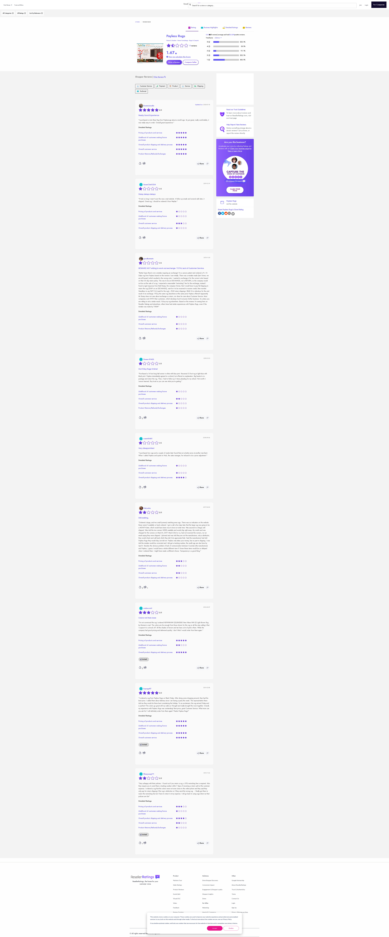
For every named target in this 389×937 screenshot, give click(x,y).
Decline (231, 928)
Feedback (176, 908)
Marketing (205, 908)
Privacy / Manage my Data (240, 912)
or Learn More (236, 151)
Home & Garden (171, 40)
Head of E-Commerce (209, 912)
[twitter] (222, 214)
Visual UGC (176, 898)
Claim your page (235, 190)
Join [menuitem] (361, 5)
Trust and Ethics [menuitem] (18, 5)
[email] (229, 214)
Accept (214, 928)
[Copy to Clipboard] (233, 213)
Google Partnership (238, 880)
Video (175, 903)
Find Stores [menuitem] (7, 5)
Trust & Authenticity (238, 889)
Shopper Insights (207, 894)
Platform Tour (177, 880)
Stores (137, 22)
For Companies (378, 5)
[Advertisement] (235, 89)
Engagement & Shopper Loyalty (212, 889)
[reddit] (226, 214)
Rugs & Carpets (194, 40)
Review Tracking (178, 912)
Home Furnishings (182, 40)
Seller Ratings (177, 885)
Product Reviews (178, 889)
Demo (204, 898)
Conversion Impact (208, 885)
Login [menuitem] (366, 5)
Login (233, 903)
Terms (234, 894)
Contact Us (235, 898)
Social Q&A (176, 894)
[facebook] (219, 214)
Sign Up (234, 908)
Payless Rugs (175, 36)
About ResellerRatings (239, 885)
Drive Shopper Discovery (210, 880)
